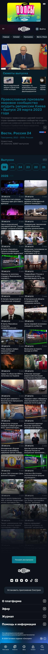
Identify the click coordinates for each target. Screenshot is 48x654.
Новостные (6, 141)
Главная (6, 37)
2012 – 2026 (19, 137)
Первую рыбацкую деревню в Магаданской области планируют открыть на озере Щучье (34, 202)
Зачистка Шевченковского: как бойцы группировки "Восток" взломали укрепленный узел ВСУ (35, 501)
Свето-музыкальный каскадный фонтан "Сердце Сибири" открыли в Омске (12, 226)
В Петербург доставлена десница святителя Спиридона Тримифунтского (34, 551)
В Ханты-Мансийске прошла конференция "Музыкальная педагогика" (12, 251)
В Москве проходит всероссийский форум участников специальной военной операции (34, 377)
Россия (29, 137)
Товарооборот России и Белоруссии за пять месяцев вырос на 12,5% (34, 276)
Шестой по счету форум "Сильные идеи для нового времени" (12, 201)
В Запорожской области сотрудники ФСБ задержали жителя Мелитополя (34, 302)
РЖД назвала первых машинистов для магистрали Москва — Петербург (9, 352)
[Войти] (37, 29)
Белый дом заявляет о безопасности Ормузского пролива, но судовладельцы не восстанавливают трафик (12, 403)
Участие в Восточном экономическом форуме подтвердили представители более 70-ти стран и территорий (35, 477)
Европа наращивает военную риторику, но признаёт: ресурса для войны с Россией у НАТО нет (34, 527)
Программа (28, 37)
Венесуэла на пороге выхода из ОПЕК (33, 350)
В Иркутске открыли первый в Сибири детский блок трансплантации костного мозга (11, 426)
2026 (11, 176)
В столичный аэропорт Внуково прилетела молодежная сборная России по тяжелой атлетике (33, 427)
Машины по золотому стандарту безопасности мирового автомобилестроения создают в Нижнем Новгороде (11, 279)
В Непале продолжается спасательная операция (11, 300)
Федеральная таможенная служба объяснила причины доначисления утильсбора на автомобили (35, 227)
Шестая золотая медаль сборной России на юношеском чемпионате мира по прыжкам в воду (34, 451)
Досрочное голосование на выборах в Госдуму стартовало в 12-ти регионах (35, 252)
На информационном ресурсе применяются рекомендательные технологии (18, 634)
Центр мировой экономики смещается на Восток (35, 325)
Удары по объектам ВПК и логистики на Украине (11, 375)
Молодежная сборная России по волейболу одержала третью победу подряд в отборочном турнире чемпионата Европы (11, 453)
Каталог (16, 37)
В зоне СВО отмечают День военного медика (12, 474)
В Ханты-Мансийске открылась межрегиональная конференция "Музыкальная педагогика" (12, 328)
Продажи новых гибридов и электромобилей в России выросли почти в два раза (35, 401)
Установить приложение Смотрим (24, 590)
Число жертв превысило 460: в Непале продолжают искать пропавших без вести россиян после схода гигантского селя (12, 502)
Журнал (8, 616)
